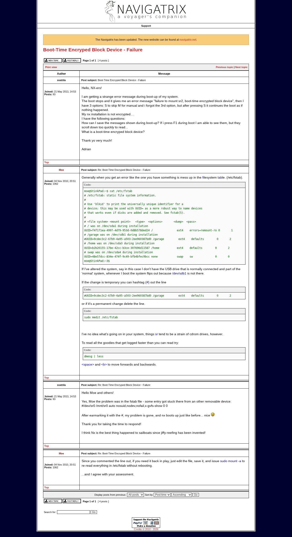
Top (46, 162)
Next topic (241, 67)
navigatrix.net (188, 39)
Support (146, 25)
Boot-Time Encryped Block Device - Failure (93, 49)
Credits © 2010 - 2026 (146, 529)
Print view (51, 67)
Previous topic (224, 67)
